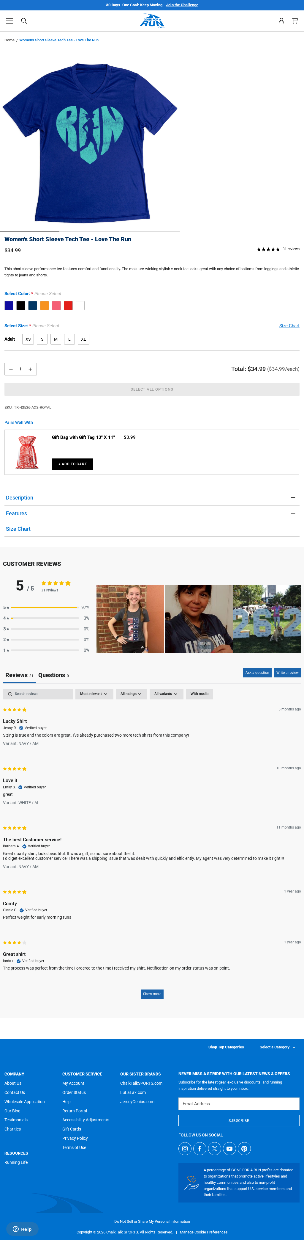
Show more (152, 994)
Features (16, 513)
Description (19, 497)
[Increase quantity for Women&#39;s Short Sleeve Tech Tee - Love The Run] (30, 369)
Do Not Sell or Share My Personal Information (152, 1221)
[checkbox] (199, 694)
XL (83, 339)
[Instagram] (184, 1148)
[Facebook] (199, 1148)
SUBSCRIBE (239, 1121)
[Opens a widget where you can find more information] (22, 1229)
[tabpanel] (152, 846)
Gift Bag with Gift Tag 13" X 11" (83, 437)
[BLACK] (20, 305)
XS (28, 339)
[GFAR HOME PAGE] (152, 20)
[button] (9, 20)
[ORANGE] (44, 305)
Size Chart (18, 529)
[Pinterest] (244, 1148)
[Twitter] (214, 1148)
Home (9, 40)
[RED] (68, 305)
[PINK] (56, 305)
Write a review (287, 673)
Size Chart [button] (289, 325)
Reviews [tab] (19, 675)
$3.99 (130, 437)
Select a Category (274, 1047)
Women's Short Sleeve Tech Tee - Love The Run (67, 239)
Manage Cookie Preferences (204, 1232)
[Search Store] (24, 20)
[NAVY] (32, 305)
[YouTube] (229, 1148)
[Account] (281, 21)
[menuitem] (281, 21)
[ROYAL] (8, 305)
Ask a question (257, 673)
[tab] (53, 675)
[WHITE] (80, 305)
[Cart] (295, 21)
